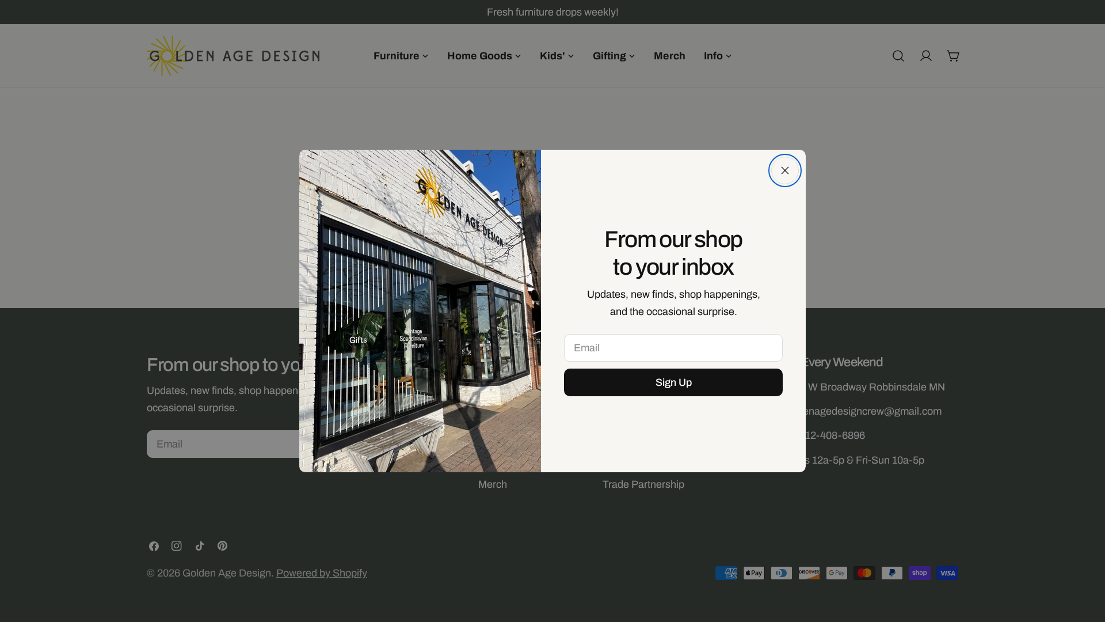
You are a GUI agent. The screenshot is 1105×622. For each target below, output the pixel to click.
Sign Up (674, 382)
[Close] (785, 170)
